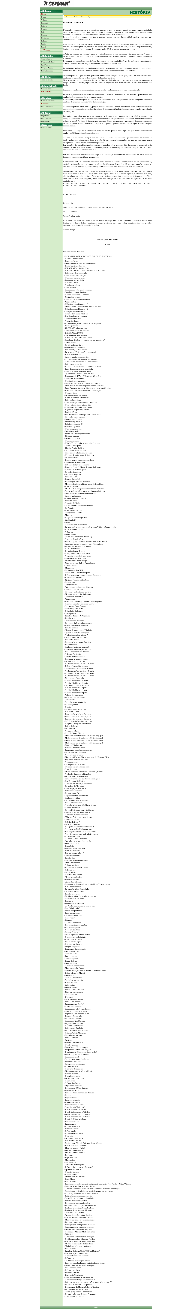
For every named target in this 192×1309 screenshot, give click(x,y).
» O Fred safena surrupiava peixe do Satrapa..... (82, 575)
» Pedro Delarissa (70, 501)
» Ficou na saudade (71, 436)
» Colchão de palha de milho (75, 839)
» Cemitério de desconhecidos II (76, 812)
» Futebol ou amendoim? (73, 853)
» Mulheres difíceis (71, 951)
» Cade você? (69, 918)
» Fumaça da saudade (72, 479)
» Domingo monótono (72, 326)
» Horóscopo (44, 38)
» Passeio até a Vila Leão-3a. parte (77, 714)
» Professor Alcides (71, 879)
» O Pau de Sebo (70, 393)
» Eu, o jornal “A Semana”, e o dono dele (80, 352)
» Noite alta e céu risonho (73, 678)
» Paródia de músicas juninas (75, 1200)
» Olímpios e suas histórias (74, 311)
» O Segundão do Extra (72, 513)
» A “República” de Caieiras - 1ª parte (78, 676)
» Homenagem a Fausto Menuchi (76, 481)
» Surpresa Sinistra (71, 1129)
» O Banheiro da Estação (73, 611)
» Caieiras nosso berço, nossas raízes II (79, 1280)
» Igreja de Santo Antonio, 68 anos (77, 1210)
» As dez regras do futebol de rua (76, 934)
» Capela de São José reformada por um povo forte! (84, 340)
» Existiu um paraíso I (72, 426)
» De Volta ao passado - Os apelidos (77, 1284)
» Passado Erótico (70, 1038)
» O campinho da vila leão (74, 764)
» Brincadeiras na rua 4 (72, 577)
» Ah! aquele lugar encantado (75, 395)
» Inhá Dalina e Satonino (73, 903)
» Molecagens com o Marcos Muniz (78, 1071)
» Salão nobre (69, 985)
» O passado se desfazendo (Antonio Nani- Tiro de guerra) (86, 884)
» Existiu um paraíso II (72, 422)
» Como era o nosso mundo (74, 450)
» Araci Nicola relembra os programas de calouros (83, 386)
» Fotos (42, 32)
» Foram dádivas (70, 961)
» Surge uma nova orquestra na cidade (78, 1227)
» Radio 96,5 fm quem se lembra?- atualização (82, 390)
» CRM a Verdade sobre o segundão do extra (81, 443)
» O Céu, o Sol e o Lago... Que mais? (78, 1167)
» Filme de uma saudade (73, 992)
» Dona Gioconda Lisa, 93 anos (76, 652)
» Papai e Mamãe (70, 1097)
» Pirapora (67, 920)
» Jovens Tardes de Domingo (75, 561)
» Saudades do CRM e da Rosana (76, 1009)
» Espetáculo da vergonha (74, 697)
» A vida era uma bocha (72, 1006)
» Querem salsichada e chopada (76, 632)
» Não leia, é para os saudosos (75, 1253)
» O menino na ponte (72, 1076)
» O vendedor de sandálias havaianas (78, 668)
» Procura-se (68, 901)
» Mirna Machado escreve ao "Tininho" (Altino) (82, 771)
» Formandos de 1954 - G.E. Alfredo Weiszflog (82, 376)
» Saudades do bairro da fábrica (76, 1059)
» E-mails (43, 29)
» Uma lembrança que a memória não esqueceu (82, 323)
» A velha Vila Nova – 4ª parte (75, 683)
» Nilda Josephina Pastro (73, 608)
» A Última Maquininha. (73, 1026)
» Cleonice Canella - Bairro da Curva (78, 604)
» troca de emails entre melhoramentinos (79, 493)
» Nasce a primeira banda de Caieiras (78, 1217)
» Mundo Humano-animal (74, 1177)
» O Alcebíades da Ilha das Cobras (77, 371)
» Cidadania (44, 104)
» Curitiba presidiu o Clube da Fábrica (79, 1239)
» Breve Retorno (70, 1174)
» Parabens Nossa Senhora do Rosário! (78, 1093)
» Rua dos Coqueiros (72, 927)
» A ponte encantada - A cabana (76, 294)
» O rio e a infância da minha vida (77, 405)
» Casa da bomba (70, 565)
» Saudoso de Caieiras (72, 1018)
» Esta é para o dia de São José (75, 1289)
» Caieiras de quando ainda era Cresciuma (80, 402)
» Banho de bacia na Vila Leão (75, 625)
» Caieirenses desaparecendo (75, 273)
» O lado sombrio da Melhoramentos (78, 505)
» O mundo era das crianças (74, 275)
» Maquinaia (68, 568)
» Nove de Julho (46, 128)
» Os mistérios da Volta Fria (74, 709)
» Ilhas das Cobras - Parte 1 (74, 1148)
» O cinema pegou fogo (72, 429)
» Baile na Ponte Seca (72, 400)
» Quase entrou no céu (72, 915)
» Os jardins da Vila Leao (73, 786)
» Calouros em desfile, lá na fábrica (77, 783)
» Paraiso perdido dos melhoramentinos (79, 831)
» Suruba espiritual (71, 1057)
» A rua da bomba (70, 769)
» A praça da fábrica (71, 731)
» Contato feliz (69, 872)
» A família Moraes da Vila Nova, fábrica (79, 805)
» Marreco (67, 515)
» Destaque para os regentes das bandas (79, 1224)
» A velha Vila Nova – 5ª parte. (75, 680)
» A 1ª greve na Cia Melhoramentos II (78, 827)
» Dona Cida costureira (72, 803)
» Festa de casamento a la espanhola (78, 369)
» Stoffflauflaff (69, 520)
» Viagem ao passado (72, 946)
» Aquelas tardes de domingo (75, 292)
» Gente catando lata (71, 855)
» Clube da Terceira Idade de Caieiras (78, 455)
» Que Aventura (69, 1162)
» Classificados (45, 89)
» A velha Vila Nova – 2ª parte (75, 690)
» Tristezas (67, 1040)
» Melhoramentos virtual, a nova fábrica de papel (83, 740)
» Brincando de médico (72, 939)
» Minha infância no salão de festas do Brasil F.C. (83, 484)
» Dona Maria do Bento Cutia (75, 1030)
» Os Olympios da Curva (74, 345)
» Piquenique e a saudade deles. (76, 1014)
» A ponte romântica (71, 807)
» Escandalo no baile (72, 1061)
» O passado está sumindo (73, 378)
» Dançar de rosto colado (73, 280)
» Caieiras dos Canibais (73, 1028)
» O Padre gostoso (70, 1045)
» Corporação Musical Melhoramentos (79, 1232)
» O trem (66, 1095)
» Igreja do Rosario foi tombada (76, 580)
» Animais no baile (71, 431)
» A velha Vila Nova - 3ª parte (75, 688)
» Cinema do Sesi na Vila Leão (75, 314)
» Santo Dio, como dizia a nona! (76, 685)
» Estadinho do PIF (71, 640)
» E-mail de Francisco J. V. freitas (76, 1112)
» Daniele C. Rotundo (47, 62)
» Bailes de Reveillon (72, 354)
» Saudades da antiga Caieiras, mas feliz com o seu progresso (88, 1191)
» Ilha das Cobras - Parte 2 (74, 1150)
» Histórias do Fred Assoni (74, 747)
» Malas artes (68, 975)
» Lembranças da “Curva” (73, 1105)
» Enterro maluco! (70, 956)
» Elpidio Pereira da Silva (73, 448)
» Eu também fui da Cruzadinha (76, 889)
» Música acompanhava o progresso (78, 1229)
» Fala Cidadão (46, 92)
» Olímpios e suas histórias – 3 (75, 304)
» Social (43, 47)
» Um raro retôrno (70, 1073)
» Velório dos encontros (73, 695)
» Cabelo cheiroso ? (71, 822)
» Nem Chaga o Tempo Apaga (75, 1047)
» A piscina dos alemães (73, 259)
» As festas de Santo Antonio (75, 606)
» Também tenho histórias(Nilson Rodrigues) (81, 779)
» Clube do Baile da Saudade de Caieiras (80, 359)
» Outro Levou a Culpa (72, 1035)
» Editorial (43, 26)
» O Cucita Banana (71, 1172)
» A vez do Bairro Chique (73, 733)
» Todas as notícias (46, 80)
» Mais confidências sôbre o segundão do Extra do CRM (86, 757)
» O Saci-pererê (69, 342)
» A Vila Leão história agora (74, 469)
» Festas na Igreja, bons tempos (76, 1054)
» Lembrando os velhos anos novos (77, 750)
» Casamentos (69, 1081)
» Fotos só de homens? (72, 791)
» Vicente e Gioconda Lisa (74, 661)
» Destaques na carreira (72, 1222)
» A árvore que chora (71, 836)
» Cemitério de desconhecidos (75, 815)
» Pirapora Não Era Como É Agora (77, 1049)
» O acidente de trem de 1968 (75, 335)
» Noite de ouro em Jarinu (73, 898)
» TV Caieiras (45, 50)
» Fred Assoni (45, 65)
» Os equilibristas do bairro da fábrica (78, 810)
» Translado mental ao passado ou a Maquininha (83, 544)
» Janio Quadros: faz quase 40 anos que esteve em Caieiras (87, 388)
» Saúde (43, 44)
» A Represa (68, 532)
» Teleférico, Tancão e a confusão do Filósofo (81, 383)
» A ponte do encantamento (74, 498)
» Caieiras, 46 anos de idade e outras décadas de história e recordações (91, 1189)
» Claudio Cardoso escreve (74, 966)
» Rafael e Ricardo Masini (74, 973)
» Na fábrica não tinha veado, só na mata (79, 896)
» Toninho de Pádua (71, 798)
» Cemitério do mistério (73, 1069)
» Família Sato (69, 858)
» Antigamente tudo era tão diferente (78, 587)
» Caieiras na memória (72, 364)
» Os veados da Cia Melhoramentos (77, 623)
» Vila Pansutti (69, 728)
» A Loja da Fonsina (71, 549)
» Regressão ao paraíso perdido (76, 410)
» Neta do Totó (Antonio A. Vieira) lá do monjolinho (84, 970)
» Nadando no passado (72, 875)
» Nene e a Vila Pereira (72, 745)
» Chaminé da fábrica (72, 922)
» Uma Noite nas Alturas (73, 1133)
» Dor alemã (68, 997)
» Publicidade (45, 122)
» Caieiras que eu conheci (73, 1296)
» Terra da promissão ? (72, 824)
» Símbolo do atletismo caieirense (77, 1246)
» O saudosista (69, 700)
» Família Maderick (71, 894)
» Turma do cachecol (72, 863)
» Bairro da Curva (70, 726)
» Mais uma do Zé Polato (73, 968)
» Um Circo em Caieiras (73, 529)
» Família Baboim (70, 628)
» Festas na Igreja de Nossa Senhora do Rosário (82, 467)
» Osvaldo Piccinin (46, 68)
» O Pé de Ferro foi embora (74, 656)
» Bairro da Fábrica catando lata (76, 398)
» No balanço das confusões (74, 752)
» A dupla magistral (71, 865)
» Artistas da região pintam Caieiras (77, 1215)
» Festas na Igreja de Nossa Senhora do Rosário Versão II (86, 541)
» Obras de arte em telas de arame (76, 767)
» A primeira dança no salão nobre (77, 774)
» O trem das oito (70, 994)
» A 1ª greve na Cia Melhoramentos (77, 829)
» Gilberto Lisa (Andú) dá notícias (77, 649)
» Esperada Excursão (71, 1100)
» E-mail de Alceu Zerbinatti (75, 1145)
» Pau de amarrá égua (72, 942)
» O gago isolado (70, 584)
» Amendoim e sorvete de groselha (77, 841)
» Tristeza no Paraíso (71, 438)
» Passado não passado (72, 1016)
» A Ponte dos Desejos (72, 1083)
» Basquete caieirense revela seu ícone (79, 1241)
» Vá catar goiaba (70, 704)
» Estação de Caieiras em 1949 (75, 776)
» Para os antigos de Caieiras (75, 350)
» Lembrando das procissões (74, 949)
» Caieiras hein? (70, 287)
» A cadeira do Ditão (71, 503)
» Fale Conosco (45, 119)
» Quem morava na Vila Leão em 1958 (78, 374)
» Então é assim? (70, 987)
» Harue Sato (68, 846)
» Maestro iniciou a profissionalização (79, 1220)
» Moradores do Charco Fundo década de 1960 (82, 306)
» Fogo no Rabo (70, 1157)
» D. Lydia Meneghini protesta (75, 666)
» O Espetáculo (69, 1131)
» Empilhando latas (71, 843)
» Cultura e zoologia (71, 1270)
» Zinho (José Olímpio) (72, 882)
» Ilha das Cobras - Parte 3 (74, 1153)
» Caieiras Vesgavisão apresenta (76, 1256)
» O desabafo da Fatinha (73, 589)
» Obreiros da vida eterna (73, 1212)
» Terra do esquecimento (73, 999)
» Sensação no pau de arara (74, 1064)
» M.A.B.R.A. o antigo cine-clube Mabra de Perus (83, 489)
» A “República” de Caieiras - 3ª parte (78, 671)
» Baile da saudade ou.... (73, 887)
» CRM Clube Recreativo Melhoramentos (80, 362)
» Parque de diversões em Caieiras (77, 546)
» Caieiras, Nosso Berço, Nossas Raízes (79, 1186)
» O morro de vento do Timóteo (76, 330)
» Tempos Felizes (70, 932)
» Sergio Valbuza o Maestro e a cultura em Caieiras (84, 491)
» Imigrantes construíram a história (77, 1196)
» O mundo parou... (71, 958)
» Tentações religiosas (72, 474)
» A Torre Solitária (70, 1066)
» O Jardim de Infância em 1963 (76, 860)
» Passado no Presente (72, 1002)
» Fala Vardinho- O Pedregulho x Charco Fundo (82, 414)
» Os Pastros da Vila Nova (73, 891)
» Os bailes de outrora (72, 472)
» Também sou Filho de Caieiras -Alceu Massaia (82, 1143)
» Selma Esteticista (46, 71)
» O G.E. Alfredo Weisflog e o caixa (77, 721)
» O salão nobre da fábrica (74, 781)
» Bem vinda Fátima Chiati (74, 848)
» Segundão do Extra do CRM (75, 759)
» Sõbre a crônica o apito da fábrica (77, 817)
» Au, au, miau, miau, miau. (74, 1078)
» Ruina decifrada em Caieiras (75, 867)
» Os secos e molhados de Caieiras (77, 592)
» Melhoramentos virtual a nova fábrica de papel (83, 735)
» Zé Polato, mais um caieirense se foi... (79, 906)
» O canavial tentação (72, 318)
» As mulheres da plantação (74, 702)
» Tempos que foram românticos (76, 357)
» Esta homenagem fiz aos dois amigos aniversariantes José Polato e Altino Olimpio (97, 1184)
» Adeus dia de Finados (72, 419)
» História (43, 35)
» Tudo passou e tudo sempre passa (77, 453)
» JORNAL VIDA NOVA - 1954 (75, 268)
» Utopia (67, 707)
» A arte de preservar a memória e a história (80, 1193)
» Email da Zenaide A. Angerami (76, 616)
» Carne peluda (69, 613)
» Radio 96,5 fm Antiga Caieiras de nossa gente (82, 601)
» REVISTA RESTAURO (73, 333)
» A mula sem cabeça (71, 285)
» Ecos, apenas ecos (71, 913)
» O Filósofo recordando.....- (74, 381)
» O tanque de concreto (72, 978)
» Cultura (43, 20)
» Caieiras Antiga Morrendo (74, 1033)
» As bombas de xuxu (72, 1268)
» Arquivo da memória (72, 1085)
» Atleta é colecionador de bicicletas (78, 1244)
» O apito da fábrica (71, 819)
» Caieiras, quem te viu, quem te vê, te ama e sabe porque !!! (87, 1282)
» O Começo (68, 1258)
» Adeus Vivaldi (69, 534)
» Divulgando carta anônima (75, 316)
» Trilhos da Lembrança (73, 1138)
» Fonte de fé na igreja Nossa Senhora (78, 1208)
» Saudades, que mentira (73, 980)
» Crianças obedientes (72, 944)
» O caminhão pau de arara (74, 551)
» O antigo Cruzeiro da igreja (75, 1011)
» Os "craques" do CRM (73, 570)
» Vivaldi (67, 522)
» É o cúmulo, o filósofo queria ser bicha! (80, 1052)
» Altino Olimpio (46, 59)
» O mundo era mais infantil (74, 937)
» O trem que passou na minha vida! (78, 1292)
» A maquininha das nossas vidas (76, 553)
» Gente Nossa (69, 1179)
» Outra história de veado (73, 620)
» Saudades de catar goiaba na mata (77, 290)
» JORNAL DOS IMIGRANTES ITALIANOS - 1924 (84, 271)
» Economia (44, 23)
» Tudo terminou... (71, 963)
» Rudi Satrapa (69, 1181)
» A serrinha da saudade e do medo (77, 556)
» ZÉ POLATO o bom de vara (75, 328)
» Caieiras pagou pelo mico (74, 788)
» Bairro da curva (70, 982)
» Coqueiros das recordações (75, 925)
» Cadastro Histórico (47, 101)
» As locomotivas (70, 457)
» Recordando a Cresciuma (74, 347)
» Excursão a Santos (71, 1102)
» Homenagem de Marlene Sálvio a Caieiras (81, 1287)
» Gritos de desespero (72, 445)
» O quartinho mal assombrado (75, 795)
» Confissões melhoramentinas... (76, 800)
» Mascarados (69, 1160)
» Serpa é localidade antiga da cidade (78, 1198)
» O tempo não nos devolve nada (76, 299)
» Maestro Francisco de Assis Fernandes (79, 263)
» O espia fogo (69, 582)
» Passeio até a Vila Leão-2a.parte (77, 716)
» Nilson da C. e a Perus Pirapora (76, 573)
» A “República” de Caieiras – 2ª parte (78, 673)
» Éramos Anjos (69, 1124)
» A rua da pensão (70, 486)
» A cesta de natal (70, 762)
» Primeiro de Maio (71, 1090)
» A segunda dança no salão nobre (77, 724)
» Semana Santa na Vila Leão (75, 637)
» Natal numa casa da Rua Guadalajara (79, 563)
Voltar (96, 1307)
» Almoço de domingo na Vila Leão (77, 630)
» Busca (43, 17)
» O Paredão (68, 1136)
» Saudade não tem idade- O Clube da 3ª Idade (82, 366)
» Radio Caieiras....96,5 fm (74, 266)
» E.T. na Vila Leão (71, 712)
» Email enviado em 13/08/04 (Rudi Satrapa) (81, 1251)
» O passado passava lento (74, 278)
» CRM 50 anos (69, 870)
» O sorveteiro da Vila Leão (74, 558)
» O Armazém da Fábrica (73, 596)
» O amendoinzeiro (71, 441)
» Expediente (44, 116)
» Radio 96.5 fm (70, 412)
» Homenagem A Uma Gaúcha (75, 1088)
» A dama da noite (70, 282)
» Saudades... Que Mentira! (74, 1021)
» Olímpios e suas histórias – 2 (75, 309)
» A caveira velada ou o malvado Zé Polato (80, 834)
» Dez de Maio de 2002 (72, 1141)
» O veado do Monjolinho (74, 462)
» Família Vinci (69, 618)
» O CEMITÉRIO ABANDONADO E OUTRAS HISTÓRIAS (87, 256)
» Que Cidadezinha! (71, 908)
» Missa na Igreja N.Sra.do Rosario (77, 594)
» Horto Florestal (70, 644)
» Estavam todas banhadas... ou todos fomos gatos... (84, 1263)
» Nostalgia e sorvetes (72, 297)
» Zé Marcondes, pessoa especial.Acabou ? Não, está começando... (90, 527)
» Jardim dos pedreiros (72, 910)
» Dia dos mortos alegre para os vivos (78, 460)
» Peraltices (68, 1155)
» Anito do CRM (70, 477)
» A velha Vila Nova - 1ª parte (75, 692)
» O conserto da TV (71, 793)
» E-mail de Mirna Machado (74, 1109)
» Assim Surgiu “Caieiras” (74, 1107)
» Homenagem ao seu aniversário (76, 1203)
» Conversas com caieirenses (75, 525)
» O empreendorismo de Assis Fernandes (79, 1294)
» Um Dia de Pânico (71, 1126)
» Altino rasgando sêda (72, 877)
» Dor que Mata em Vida (73, 1023)
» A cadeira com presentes (73, 755)
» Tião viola (68, 1234)
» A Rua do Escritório (72, 654)
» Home (43, 14)
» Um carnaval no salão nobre (75, 659)
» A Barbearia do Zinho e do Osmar (77, 338)
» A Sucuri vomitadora (72, 510)
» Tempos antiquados (72, 496)
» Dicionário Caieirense (73, 1275)
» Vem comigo (69, 599)
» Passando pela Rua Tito (73, 990)
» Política (43, 41)
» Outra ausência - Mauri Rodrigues (77, 642)
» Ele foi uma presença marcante (76, 433)
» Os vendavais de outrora (74, 417)
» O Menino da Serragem (73, 1165)
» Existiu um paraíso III (72, 424)
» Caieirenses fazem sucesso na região (78, 1236)
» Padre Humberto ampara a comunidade (79, 1205)
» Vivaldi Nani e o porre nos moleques (78, 1265)
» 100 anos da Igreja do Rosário (76, 465)
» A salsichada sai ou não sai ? (75, 635)
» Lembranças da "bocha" (73, 1004)
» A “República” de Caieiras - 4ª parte (78, 664)
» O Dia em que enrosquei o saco (76, 1260)
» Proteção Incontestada (73, 1042)
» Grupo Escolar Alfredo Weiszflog (77, 537)
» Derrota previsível (71, 851)
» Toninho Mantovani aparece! (76, 647)
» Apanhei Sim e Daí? (72, 1169)
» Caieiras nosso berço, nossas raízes (78, 1277)
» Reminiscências (70, 261)
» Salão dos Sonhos (71, 1121)
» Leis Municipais (46, 107)
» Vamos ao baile (70, 302)
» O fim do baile (70, 954)
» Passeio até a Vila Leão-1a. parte (77, 719)
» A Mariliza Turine (71, 321)
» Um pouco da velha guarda (75, 517)
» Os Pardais (68, 508)
